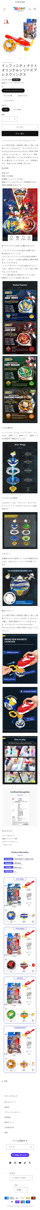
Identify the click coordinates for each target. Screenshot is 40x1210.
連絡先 (6, 1107)
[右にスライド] (24, 58)
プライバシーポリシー (12, 1112)
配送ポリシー (9, 1122)
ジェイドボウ (10, 101)
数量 (3, 115)
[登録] (31, 1147)
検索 (6, 1133)
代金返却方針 (9, 1127)
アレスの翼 (9, 96)
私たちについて (10, 1102)
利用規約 (7, 1117)
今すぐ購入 (20, 133)
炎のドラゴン (24, 96)
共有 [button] (5, 1081)
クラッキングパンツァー (14, 91)
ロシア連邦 (18, 110)
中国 (6, 110)
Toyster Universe (16, 1206)
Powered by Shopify (27, 1206)
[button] (4, 9)
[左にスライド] (15, 58)
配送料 (3, 82)
